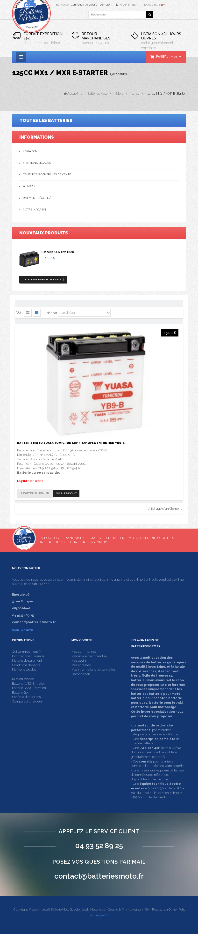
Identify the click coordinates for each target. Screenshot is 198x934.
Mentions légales (37, 162)
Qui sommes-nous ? (26, 651)
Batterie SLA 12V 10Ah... (59, 252)
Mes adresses (81, 665)
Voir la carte (22, 630)
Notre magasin (34, 209)
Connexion (77, 4)
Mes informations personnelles (93, 669)
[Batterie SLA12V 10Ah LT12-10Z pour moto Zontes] (29, 259)
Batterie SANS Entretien (29, 688)
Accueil (72, 93)
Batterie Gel (20, 692)
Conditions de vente (26, 665)
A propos (29, 186)
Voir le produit (66, 493)
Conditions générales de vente (47, 174)
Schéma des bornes (26, 697)
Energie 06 (100, 915)
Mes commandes (83, 651)
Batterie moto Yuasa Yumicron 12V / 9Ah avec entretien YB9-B (71, 443)
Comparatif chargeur (27, 701)
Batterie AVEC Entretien (29, 683)
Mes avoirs (78, 660)
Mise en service (23, 679)
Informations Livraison (28, 656)
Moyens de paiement (27, 660)
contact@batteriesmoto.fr (99, 876)
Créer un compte (99, 4)
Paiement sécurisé (37, 198)
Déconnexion (80, 674)
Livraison (30, 151)
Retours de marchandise (89, 656)
